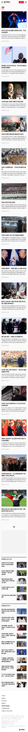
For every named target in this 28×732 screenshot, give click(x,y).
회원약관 (3, 703)
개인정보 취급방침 (5, 706)
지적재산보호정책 (5, 708)
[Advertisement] (14, 541)
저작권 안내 (4, 701)
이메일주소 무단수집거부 (6, 711)
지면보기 (21, 2)
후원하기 (3, 698)
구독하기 (3, 695)
